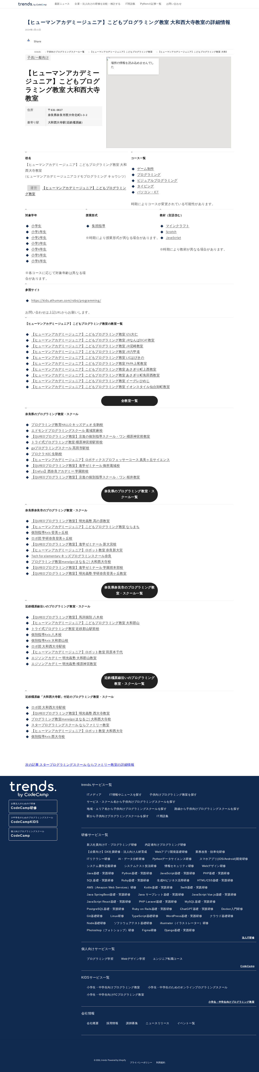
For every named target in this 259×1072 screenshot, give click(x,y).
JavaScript (173, 237)
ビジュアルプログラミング (157, 180)
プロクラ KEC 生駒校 (46, 454)
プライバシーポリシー (141, 1062)
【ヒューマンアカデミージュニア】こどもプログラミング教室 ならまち (85, 527)
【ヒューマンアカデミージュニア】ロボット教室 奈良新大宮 (77, 550)
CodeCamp (247, 966)
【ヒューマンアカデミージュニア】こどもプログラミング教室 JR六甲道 (85, 352)
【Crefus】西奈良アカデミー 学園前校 (60, 471)
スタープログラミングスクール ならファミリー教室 (70, 725)
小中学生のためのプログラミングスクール (32, 820)
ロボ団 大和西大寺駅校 (48, 646)
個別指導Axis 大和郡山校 (49, 640)
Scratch (171, 232)
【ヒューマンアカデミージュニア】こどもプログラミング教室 (121, 52)
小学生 (36, 226)
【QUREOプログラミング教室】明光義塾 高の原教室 (70, 521)
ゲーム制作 (145, 169)
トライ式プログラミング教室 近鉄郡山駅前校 (65, 629)
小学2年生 (39, 237)
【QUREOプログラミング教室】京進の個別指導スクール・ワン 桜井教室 (85, 477)
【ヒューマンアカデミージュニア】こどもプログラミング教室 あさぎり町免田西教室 (95, 375)
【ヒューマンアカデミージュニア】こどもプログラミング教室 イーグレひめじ (90, 381)
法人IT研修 (248, 937)
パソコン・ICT (148, 192)
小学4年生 (39, 249)
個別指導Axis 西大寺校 (48, 736)
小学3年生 (39, 243)
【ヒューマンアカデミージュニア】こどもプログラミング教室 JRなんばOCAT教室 (93, 340)
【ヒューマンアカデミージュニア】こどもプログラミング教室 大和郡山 (85, 623)
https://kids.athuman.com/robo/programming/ (66, 300)
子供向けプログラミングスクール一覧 (66, 52)
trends (37, 52)
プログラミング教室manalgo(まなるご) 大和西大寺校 (71, 562)
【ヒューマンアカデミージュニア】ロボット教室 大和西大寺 (77, 731)
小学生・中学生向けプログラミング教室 (231, 1001)
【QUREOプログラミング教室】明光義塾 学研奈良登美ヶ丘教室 (79, 573)
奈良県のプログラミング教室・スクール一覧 (129, 494)
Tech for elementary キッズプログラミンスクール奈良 (71, 556)
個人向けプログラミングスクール (27, 833)
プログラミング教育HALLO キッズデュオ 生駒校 (67, 425)
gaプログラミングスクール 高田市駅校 (60, 448)
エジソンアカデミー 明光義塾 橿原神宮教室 (64, 664)
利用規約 (160, 1062)
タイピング (145, 186)
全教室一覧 (129, 401)
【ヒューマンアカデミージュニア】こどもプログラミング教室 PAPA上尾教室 (89, 363)
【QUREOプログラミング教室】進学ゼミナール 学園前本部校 (77, 567)
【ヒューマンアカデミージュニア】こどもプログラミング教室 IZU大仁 (84, 334)
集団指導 (98, 226)
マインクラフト (177, 226)
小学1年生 (38, 232)
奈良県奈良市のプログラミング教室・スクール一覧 (129, 590)
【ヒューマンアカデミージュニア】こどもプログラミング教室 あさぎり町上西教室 (93, 369)
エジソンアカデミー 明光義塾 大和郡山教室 (64, 658)
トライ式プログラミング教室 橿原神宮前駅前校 (67, 442)
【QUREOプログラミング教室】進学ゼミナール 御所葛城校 (75, 465)
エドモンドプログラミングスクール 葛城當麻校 (67, 430)
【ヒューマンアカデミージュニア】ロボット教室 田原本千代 (77, 652)
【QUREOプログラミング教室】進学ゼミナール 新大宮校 (74, 544)
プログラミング (149, 174)
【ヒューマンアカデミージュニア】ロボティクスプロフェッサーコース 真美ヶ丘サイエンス (100, 460)
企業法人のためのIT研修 (24, 806)
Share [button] (37, 41)
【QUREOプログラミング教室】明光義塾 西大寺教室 (70, 713)
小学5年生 (39, 255)
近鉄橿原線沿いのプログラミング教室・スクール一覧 (129, 681)
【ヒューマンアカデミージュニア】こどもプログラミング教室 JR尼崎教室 (87, 346)
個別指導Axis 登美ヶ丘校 (49, 532)
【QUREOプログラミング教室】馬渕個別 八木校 (67, 617)
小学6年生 (39, 261)
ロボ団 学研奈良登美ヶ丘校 (51, 538)
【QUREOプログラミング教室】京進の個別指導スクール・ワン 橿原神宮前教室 (90, 436)
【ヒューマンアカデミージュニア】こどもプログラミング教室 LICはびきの (87, 357)
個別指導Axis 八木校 (46, 634)
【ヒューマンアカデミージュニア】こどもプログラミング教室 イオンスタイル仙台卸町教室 (100, 387)
